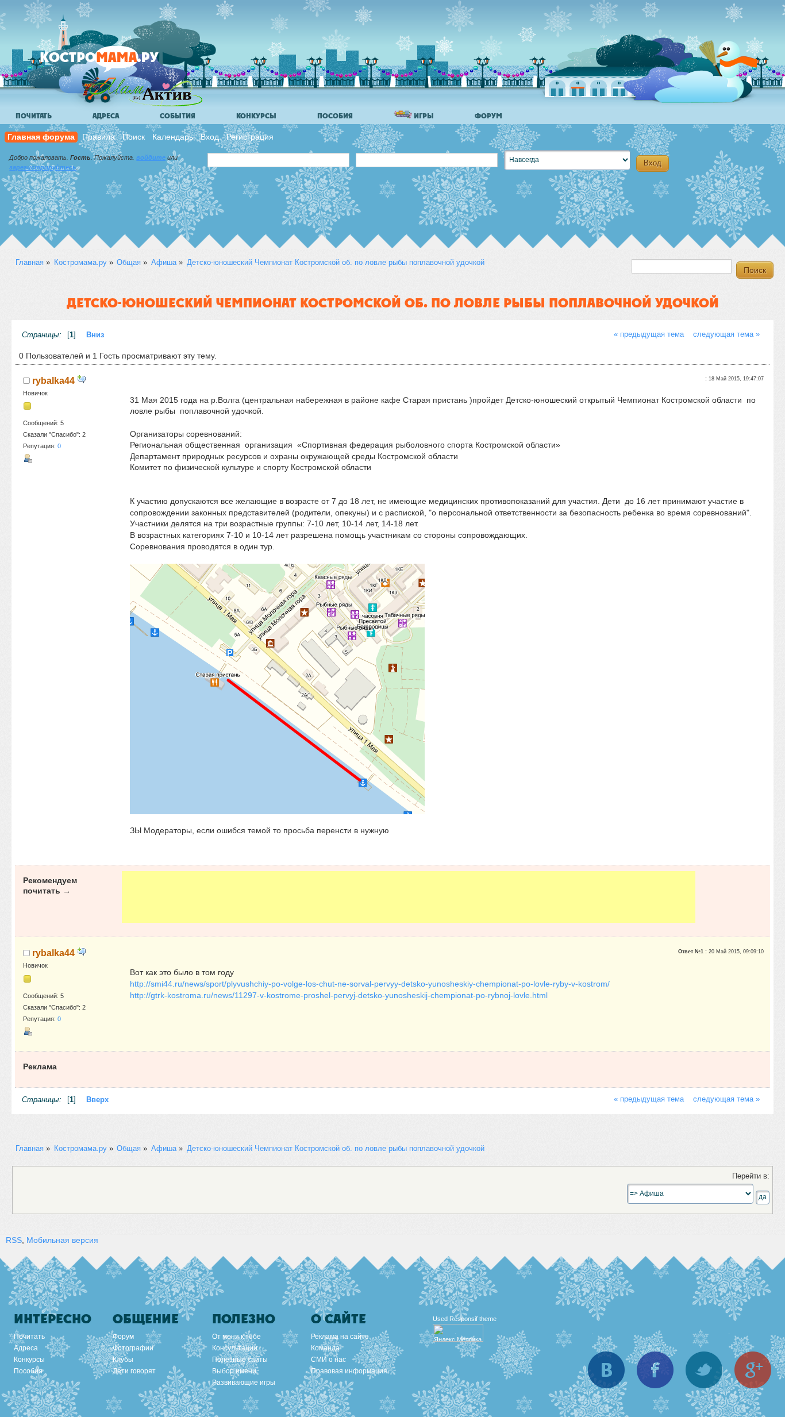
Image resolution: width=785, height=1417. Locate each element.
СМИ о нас (328, 1360)
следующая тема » (726, 334)
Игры (423, 116)
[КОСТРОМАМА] (118, 63)
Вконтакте (606, 1369)
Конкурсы (256, 116)
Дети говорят (134, 1371)
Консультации (234, 1348)
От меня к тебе (236, 1337)
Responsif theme (473, 1318)
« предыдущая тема (649, 334)
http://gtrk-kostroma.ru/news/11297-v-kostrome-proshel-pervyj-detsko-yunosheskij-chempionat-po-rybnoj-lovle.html (339, 995)
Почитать (34, 116)
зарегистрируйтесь (42, 167)
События (177, 116)
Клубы (123, 1360)
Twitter (704, 1369)
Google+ (752, 1369)
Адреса (106, 116)
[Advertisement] (409, 897)
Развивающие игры (243, 1383)
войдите (151, 157)
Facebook (655, 1369)
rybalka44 (53, 380)
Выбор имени (234, 1371)
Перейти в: (750, 1176)
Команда (325, 1348)
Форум (488, 116)
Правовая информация (349, 1371)
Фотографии (133, 1348)
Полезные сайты (240, 1360)
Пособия (335, 116)
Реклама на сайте (340, 1337)
